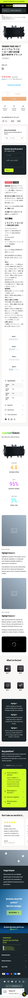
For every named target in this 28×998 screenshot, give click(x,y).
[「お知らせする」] (22, 138)
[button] (3, 6)
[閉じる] (22, 990)
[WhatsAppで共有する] (12, 419)
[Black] (3, 69)
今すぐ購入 (14, 98)
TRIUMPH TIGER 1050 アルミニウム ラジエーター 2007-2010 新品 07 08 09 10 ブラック (13, 18)
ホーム (4, 15)
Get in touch (13, 912)
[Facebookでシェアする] (6, 419)
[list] (14, 484)
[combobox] (18, 10)
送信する (8, 170)
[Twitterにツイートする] (9, 419)
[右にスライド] (25, 32)
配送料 (3, 79)
